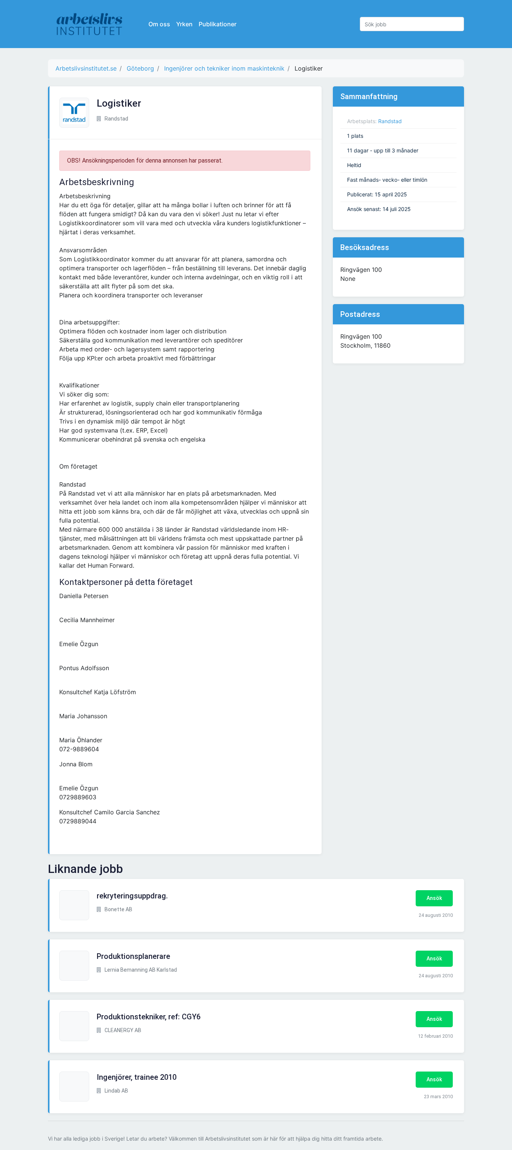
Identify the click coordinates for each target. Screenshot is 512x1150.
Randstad (390, 121)
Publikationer (218, 24)
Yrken (184, 24)
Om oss (159, 24)
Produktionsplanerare (133, 956)
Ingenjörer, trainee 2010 (137, 1077)
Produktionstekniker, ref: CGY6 (149, 1016)
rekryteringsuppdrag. (132, 895)
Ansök (434, 898)
